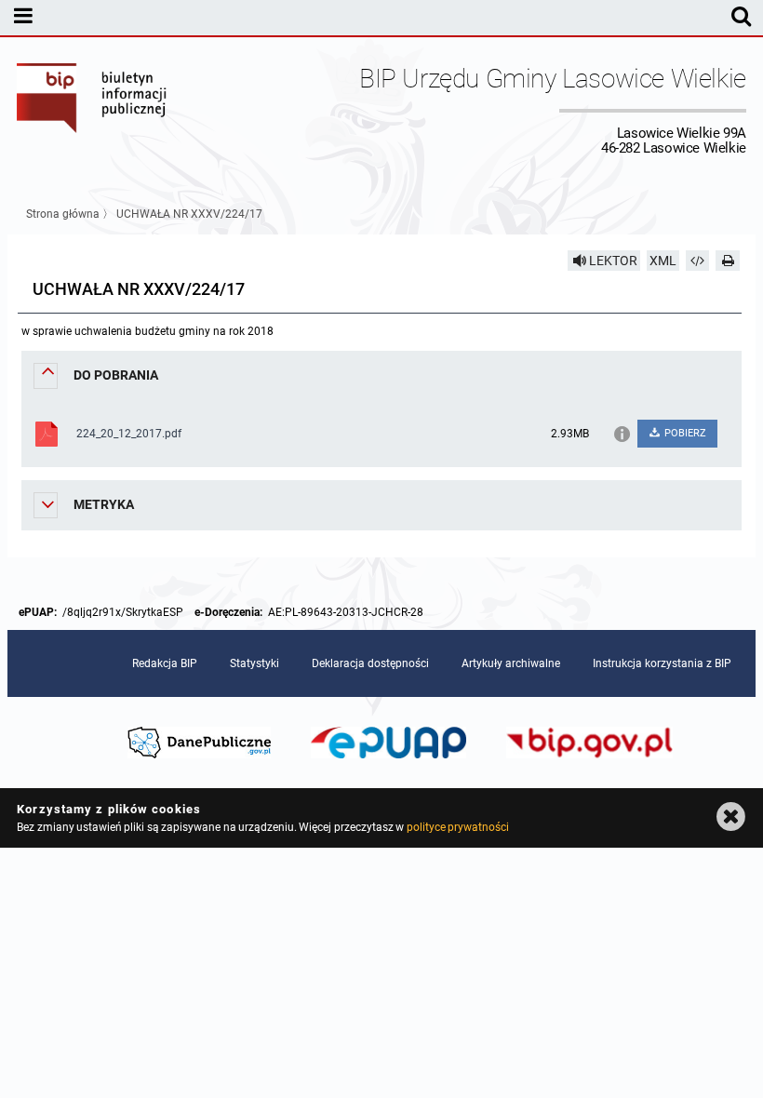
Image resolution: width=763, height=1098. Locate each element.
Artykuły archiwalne (511, 663)
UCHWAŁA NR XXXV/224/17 (189, 214)
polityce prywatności (458, 827)
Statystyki (254, 663)
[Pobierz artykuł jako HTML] (698, 260)
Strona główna (63, 214)
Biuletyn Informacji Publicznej (92, 109)
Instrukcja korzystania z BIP (662, 663)
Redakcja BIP (164, 663)
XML (662, 260)
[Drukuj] (728, 260)
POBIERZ (684, 433)
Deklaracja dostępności (370, 663)
